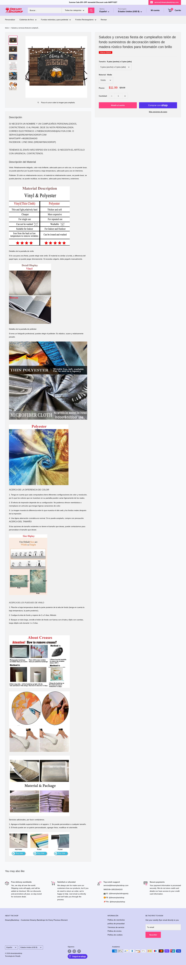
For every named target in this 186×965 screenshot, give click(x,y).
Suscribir (153, 935)
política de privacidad (116, 924)
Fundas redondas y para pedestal (54, 20)
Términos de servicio (116, 927)
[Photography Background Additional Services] (39, 832)
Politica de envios (114, 931)
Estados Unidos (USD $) (28, 947)
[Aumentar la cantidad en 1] (125, 96)
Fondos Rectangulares (84, 20)
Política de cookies (115, 935)
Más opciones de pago (158, 112)
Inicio (7, 28)
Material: (105, 75)
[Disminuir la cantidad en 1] (111, 96)
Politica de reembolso (116, 920)
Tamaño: (115, 62)
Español (9, 947)
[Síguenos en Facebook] (69, 951)
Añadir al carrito (118, 105)
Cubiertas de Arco (26, 20)
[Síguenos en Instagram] (74, 951)
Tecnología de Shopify (12, 956)
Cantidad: (103, 96)
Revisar (104, 20)
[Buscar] (91, 10)
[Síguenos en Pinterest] (79, 951)
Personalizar (10, 20)
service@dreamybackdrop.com (166, 2)
